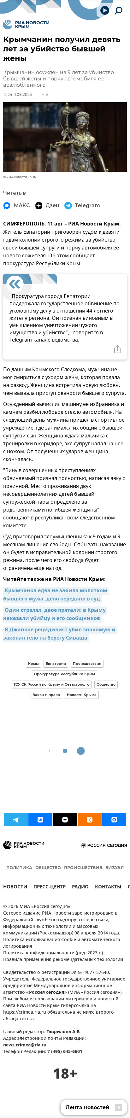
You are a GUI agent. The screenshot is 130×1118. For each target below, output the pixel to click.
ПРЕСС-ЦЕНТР (49, 887)
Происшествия (87, 663)
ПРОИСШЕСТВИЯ (83, 868)
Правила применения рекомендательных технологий (63, 959)
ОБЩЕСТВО (48, 868)
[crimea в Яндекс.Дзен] (65, 819)
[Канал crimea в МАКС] (114, 819)
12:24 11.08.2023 (17, 94)
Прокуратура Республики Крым (64, 674)
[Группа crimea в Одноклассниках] (90, 819)
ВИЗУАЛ (114, 868)
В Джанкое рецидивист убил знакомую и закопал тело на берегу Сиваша (60, 634)
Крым (33, 663)
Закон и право (46, 695)
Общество (106, 684)
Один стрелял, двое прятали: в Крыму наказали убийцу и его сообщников (55, 614)
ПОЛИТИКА (19, 868)
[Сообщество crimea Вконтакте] (40, 819)
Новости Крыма (82, 695)
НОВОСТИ (15, 887)
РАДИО (80, 887)
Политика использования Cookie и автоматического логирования (61, 943)
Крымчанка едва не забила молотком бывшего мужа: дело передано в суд (56, 595)
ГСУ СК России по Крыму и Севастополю (52, 684)
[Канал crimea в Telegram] (16, 819)
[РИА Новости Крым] (26, 24)
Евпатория (56, 663)
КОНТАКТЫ (108, 887)
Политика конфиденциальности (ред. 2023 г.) (53, 953)
